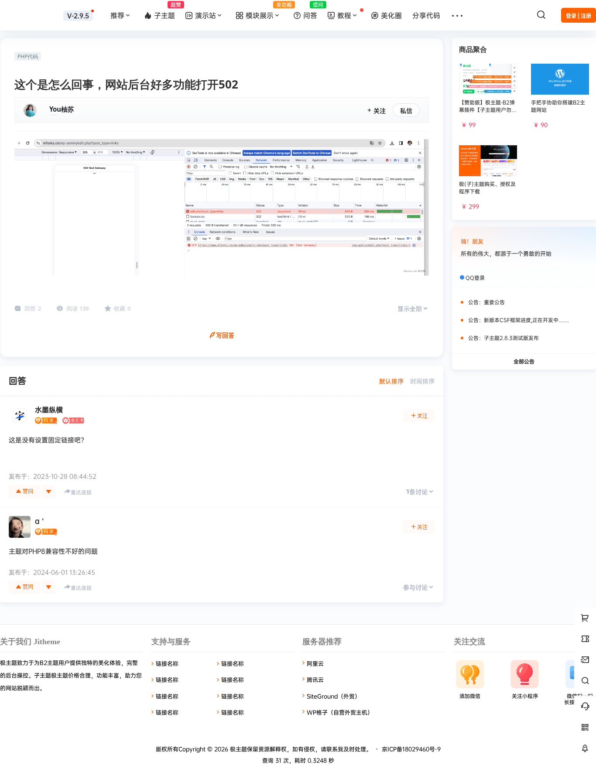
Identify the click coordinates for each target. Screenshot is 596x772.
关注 (379, 110)
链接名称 (167, 663)
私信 (406, 110)
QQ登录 (475, 277)
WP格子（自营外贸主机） (340, 712)
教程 (344, 15)
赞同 (28, 491)
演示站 (205, 15)
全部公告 (524, 361)
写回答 (225, 335)
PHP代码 (27, 56)
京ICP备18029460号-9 (411, 749)
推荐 (117, 15)
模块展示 (267, 10)
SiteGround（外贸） (333, 696)
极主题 (237, 749)
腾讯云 (315, 679)
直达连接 (81, 492)
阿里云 (315, 663)
